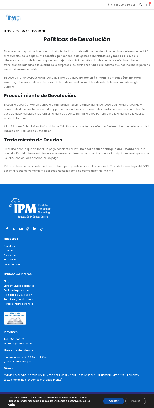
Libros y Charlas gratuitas (19, 286)
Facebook (7, 229)
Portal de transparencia (18, 304)
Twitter (14, 229)
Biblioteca (10, 259)
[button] (140, 4)
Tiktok (42, 229)
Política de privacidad (17, 290)
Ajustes (135, 401)
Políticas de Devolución (18, 295)
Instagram (28, 229)
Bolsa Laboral (12, 264)
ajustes (11, 404)
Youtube (21, 229)
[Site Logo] (14, 18)
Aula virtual (10, 255)
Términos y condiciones (18, 299)
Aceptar (113, 401)
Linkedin (35, 229)
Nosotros (9, 246)
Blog (6, 281)
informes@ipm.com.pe (18, 343)
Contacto (9, 250)
